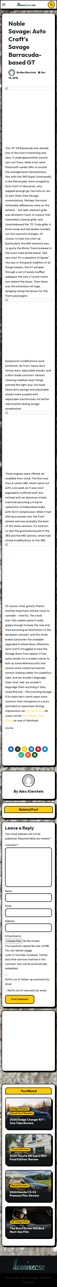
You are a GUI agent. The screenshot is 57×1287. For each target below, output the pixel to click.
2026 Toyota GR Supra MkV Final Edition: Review (28, 1157)
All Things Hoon (20, 1222)
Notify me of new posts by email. (27, 990)
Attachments (13, 936)
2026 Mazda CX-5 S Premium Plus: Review (24, 1193)
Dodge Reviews (19, 1109)
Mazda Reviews (20, 1185)
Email (8, 906)
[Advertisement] (28, 1041)
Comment (12, 845)
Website (9, 921)
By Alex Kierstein (26, 72)
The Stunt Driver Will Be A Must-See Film (27, 1230)
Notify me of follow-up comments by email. (27, 981)
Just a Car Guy (34, 710)
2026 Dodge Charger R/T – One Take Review (28, 1121)
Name (8, 891)
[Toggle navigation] (4, 4)
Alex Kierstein (31, 791)
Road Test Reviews (22, 1113)
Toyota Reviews (20, 1149)
